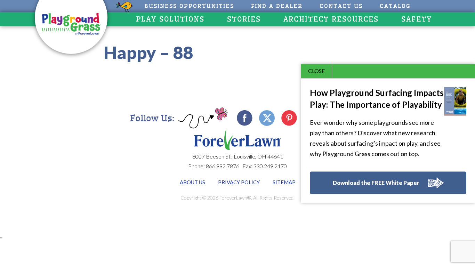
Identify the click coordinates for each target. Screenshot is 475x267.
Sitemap (284, 182)
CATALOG (395, 6)
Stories (244, 19)
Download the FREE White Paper (376, 183)
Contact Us (341, 6)
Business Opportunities (189, 6)
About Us (192, 182)
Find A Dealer (277, 6)
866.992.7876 (222, 166)
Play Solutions (170, 19)
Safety (416, 19)
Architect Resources (331, 19)
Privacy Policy (239, 182)
